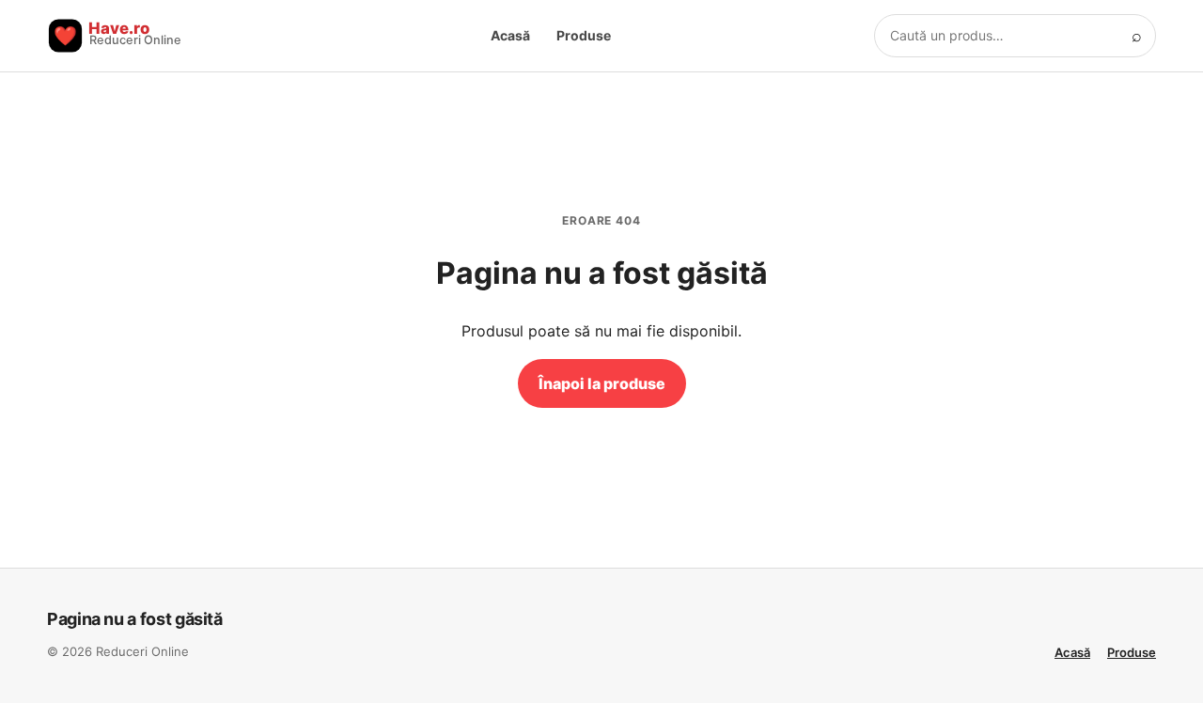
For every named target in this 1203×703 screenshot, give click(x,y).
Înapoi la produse (602, 383)
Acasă (510, 35)
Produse (583, 35)
